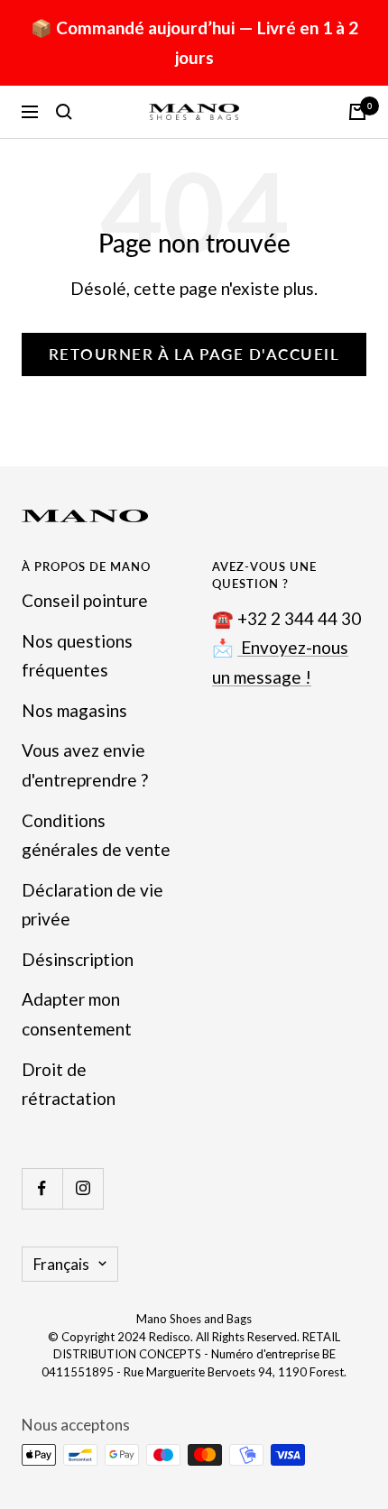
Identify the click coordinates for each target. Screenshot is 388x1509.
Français (61, 1264)
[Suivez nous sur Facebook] (42, 1188)
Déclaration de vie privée (92, 904)
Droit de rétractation (68, 1084)
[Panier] (357, 112)
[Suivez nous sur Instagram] (82, 1188)
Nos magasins (74, 710)
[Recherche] (64, 112)
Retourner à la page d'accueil (194, 354)
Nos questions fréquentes (77, 655)
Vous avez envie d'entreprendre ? (85, 765)
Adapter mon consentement (77, 1014)
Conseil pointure (85, 600)
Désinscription (78, 959)
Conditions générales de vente (96, 835)
